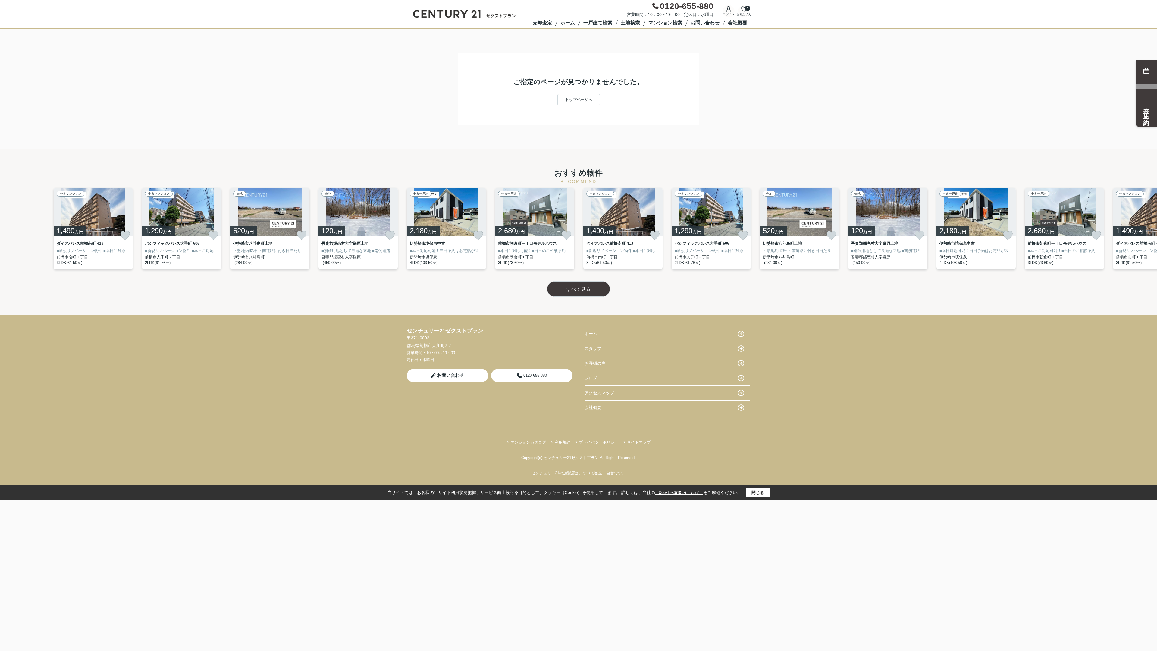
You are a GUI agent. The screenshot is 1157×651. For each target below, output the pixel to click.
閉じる (757, 492)
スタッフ (593, 348)
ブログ (591, 378)
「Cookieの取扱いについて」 (679, 493)
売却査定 (542, 22)
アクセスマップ (599, 392)
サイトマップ (639, 442)
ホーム (567, 22)
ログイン (729, 14)
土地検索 (630, 22)
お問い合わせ (705, 22)
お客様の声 (595, 363)
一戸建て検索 (597, 22)
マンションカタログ (528, 442)
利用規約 (562, 442)
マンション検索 (665, 22)
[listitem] (446, 228)
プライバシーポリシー (598, 442)
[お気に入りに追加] (125, 235)
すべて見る (578, 289)
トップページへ (578, 99)
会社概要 (737, 22)
